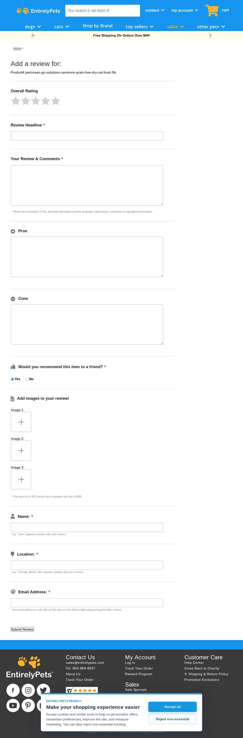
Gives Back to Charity (201, 668)
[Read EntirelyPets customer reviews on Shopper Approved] (82, 692)
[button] (15, 101)
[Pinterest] (28, 705)
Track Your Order (79, 680)
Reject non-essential (172, 719)
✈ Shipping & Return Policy (206, 674)
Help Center (194, 662)
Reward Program (138, 674)
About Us (73, 674)
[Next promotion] (210, 35)
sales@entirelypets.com (85, 662)
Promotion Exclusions (201, 680)
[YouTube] (13, 705)
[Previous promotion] (32, 35)
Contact (152, 10)
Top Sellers (137, 26)
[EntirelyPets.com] (39, 11)
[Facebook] (13, 690)
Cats (59, 26)
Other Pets (208, 26)
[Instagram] (28, 690)
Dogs (30, 26)
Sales (173, 26)
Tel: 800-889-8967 (80, 668)
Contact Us (80, 657)
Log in (130, 662)
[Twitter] (43, 690)
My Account (183, 10)
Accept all (172, 707)
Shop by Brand (97, 25)
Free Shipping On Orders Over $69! (121, 35)
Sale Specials (136, 690)
